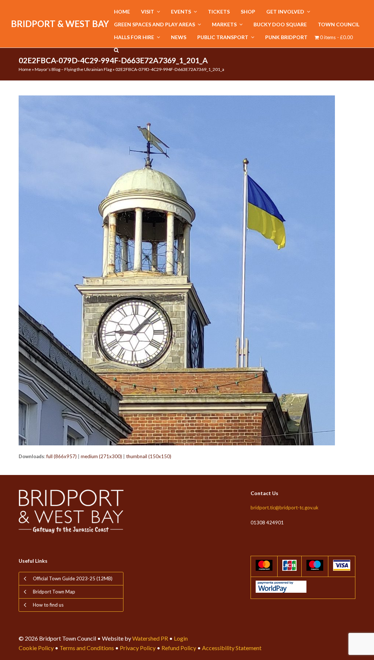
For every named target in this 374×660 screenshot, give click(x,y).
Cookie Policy (36, 647)
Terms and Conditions (87, 647)
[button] (116, 50)
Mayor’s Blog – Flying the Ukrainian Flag (73, 69)
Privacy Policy (138, 647)
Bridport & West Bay (60, 23)
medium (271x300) (101, 456)
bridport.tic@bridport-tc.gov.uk (284, 507)
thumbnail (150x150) (148, 456)
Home (25, 69)
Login (181, 638)
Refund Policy (178, 647)
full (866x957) (61, 456)
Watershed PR (150, 638)
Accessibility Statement (232, 647)
